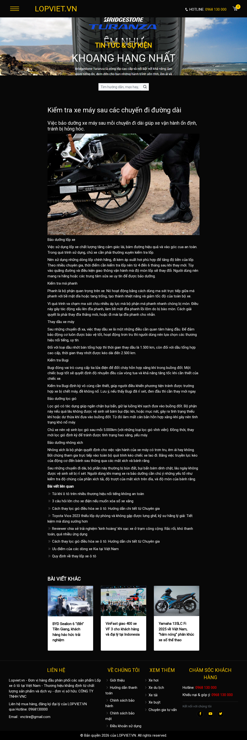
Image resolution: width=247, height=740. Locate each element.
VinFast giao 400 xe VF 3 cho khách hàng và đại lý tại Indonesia (123, 629)
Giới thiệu (117, 680)
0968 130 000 (206, 687)
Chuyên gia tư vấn (162, 710)
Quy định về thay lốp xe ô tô (73, 556)
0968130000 (38, 709)
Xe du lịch (156, 687)
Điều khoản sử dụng (125, 726)
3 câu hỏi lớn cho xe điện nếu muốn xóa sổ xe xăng (92, 501)
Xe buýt (154, 702)
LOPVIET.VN (56, 8)
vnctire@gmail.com (35, 717)
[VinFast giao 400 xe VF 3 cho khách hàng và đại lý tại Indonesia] (123, 601)
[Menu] (14, 9)
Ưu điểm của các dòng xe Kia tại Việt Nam (85, 549)
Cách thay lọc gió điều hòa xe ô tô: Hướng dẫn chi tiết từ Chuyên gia (105, 508)
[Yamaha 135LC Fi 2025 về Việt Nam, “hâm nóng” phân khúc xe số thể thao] (176, 601)
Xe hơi (153, 680)
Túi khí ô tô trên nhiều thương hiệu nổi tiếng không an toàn (97, 494)
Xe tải (153, 695)
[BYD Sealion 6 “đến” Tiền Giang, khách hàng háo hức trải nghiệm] (70, 601)
